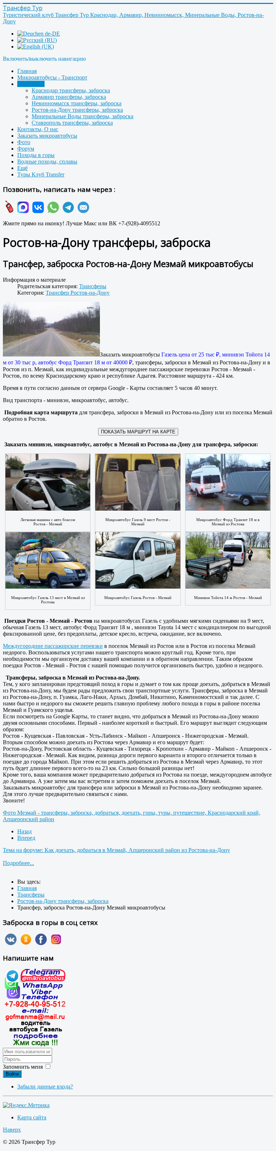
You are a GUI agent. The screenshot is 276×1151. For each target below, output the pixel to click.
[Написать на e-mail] (82, 211)
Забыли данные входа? (45, 1086)
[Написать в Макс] (22, 211)
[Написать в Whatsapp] (52, 211)
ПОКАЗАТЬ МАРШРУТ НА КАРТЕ (138, 431)
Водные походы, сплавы (47, 161)
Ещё (22, 168)
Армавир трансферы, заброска (69, 97)
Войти (12, 1074)
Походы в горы (36, 155)
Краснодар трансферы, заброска (71, 90)
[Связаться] (35, 1044)
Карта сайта (31, 1117)
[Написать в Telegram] (67, 211)
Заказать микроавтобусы (47, 136)
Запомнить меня (23, 1067)
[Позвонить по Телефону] (8, 211)
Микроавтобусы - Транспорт (52, 77)
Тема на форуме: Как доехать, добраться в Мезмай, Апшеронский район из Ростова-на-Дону (116, 850)
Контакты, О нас (37, 129)
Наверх (12, 1130)
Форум (25, 149)
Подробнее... (18, 863)
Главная (27, 71)
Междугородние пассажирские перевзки (53, 646)
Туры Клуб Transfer (40, 174)
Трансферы (31, 84)
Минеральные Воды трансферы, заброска (82, 116)
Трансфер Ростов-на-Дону (78, 293)
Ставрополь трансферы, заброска (72, 123)
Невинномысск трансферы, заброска (76, 103)
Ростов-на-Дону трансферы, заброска (77, 110)
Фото (23, 142)
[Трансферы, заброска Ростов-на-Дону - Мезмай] (51, 330)
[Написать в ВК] (37, 211)
